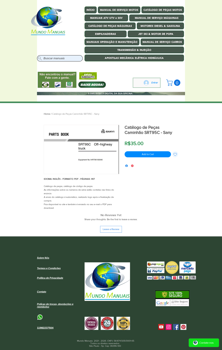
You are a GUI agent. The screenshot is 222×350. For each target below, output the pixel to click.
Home (47, 114)
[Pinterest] (183, 327)
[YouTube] (161, 327)
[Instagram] (169, 327)
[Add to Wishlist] (175, 154)
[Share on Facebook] (126, 166)
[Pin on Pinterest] (132, 166)
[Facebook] (176, 327)
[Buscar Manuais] (182, 51)
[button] (174, 82)
